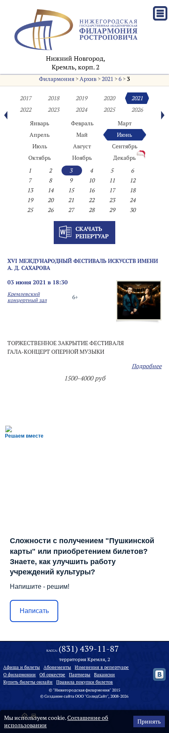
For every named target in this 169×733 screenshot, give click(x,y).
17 (112, 190)
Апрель (40, 134)
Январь (39, 123)
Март (125, 123)
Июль (39, 146)
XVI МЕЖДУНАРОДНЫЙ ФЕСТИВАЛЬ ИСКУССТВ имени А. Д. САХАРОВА (82, 264)
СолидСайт (96, 696)
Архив (88, 79)
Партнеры (79, 675)
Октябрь (39, 157)
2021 (107, 79)
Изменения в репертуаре (102, 667)
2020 (109, 98)
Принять (149, 721)
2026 (137, 109)
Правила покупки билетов (84, 682)
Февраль (82, 123)
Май (82, 134)
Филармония (56, 79)
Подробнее (147, 366)
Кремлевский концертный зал (27, 297)
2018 (53, 98)
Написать (34, 610)
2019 (81, 98)
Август (82, 146)
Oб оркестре (52, 675)
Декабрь (124, 157)
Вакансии (104, 675)
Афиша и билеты (21, 667)
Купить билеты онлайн (28, 682)
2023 (53, 109)
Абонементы (57, 667)
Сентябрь (124, 146)
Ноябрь (82, 157)
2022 (25, 109)
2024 (81, 109)
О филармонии (19, 675)
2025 (109, 109)
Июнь (124, 134)
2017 (25, 98)
